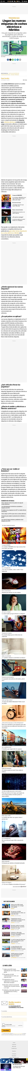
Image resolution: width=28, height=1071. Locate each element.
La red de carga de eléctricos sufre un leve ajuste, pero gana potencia (18, 941)
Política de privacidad (14, 1057)
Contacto (14, 1053)
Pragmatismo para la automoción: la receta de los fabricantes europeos (18, 920)
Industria (13, 922)
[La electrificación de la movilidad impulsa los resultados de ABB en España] (6, 948)
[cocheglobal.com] (14, 1)
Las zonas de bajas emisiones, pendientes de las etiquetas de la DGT (12, 520)
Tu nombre (4, 1011)
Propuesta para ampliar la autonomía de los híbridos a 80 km (13, 516)
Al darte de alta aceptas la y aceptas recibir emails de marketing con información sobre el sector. (13, 1034)
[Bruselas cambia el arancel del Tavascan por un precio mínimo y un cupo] (6, 927)
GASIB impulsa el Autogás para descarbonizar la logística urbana (17, 955)
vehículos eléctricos (14, 73)
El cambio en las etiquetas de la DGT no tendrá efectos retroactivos (13, 510)
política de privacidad (17, 1033)
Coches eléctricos (5, 74)
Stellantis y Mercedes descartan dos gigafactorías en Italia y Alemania (18, 934)
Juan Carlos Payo (18, 915)
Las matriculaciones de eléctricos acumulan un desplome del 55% (11, 507)
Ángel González (5, 78)
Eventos (14, 1051)
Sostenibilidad (14, 957)
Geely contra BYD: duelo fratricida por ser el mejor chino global (17, 906)
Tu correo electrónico (6, 1017)
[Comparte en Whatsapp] (13, 60)
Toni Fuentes (17, 922)
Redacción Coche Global (19, 950)
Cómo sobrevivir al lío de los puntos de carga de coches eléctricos (12, 503)
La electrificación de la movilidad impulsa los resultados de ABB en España (18, 948)
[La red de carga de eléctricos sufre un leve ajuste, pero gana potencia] (6, 941)
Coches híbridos (15, 74)
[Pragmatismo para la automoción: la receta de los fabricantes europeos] (6, 920)
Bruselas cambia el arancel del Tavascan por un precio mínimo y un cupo (17, 927)
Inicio (14, 1042)
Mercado (12, 908)
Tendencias (13, 943)
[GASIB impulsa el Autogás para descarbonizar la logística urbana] (6, 955)
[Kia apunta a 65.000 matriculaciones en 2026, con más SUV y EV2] (6, 913)
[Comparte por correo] (20, 60)
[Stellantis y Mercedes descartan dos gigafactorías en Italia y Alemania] (6, 934)
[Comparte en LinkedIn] (18, 60)
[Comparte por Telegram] (15, 60)
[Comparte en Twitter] (10, 60)
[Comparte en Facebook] (8, 60)
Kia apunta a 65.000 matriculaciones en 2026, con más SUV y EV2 (18, 913)
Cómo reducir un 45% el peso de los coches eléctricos (13, 513)
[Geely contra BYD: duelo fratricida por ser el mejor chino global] (6, 906)
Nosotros (14, 1055)
